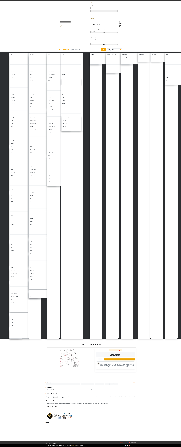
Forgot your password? (94, 13)
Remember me (94, 12)
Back (49, 439)
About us (61, 24)
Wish (60, 26)
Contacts (61, 25)
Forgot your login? (93, 15)
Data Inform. (73, 445)
